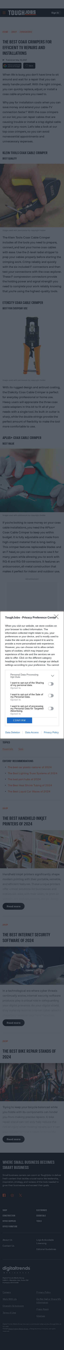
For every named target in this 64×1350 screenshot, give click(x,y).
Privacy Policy (51, 732)
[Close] (57, 618)
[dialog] (32, 675)
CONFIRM (19, 720)
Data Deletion (12, 732)
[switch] (51, 684)
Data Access (32, 732)
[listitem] (32, 675)
